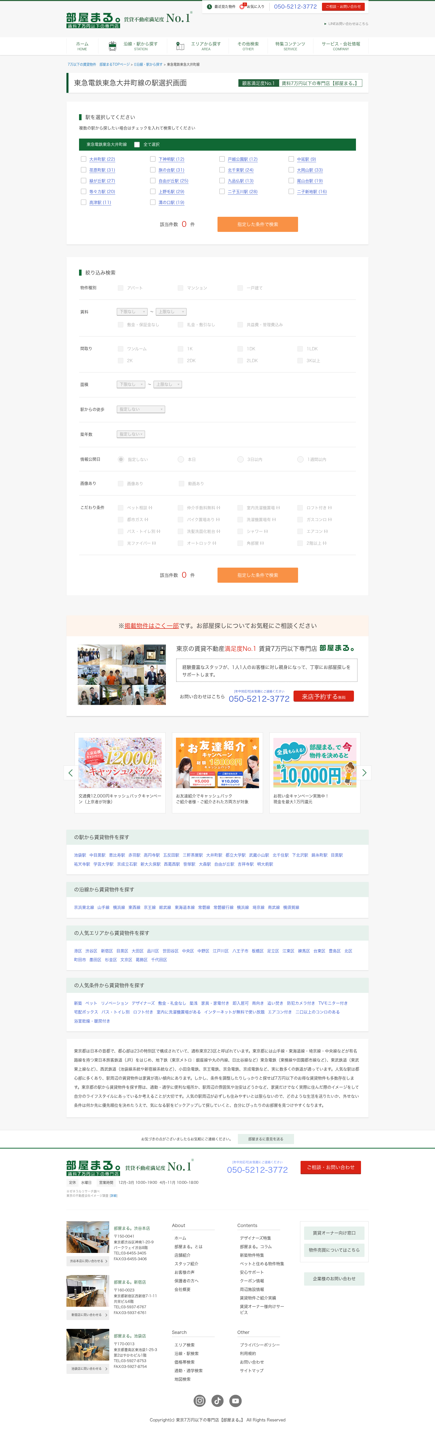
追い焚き (275, 1003)
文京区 (126, 960)
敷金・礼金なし (172, 1003)
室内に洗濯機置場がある (179, 1012)
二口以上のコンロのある (318, 1012)
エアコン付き (280, 1012)
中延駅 (306, 159)
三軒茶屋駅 (193, 855)
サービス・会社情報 (341, 46)
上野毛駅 (172, 192)
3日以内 (254, 459)
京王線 (150, 907)
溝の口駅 (172, 202)
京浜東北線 (84, 907)
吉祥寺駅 (246, 864)
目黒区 (122, 951)
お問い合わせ (252, 1362)
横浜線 (119, 907)
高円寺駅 (152, 855)
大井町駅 (102, 159)
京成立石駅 (127, 864)
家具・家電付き (215, 1003)
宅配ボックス (86, 1012)
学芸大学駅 (103, 864)
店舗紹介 (182, 1255)
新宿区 (107, 951)
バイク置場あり (203, 520)
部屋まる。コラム (256, 1247)
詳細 (114, 1195)
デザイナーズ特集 (255, 1238)
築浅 (194, 1003)
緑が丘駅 (102, 181)
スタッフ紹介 (186, 1264)
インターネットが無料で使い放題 (234, 1012)
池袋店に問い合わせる (86, 1368)
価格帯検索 (184, 1362)
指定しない (138, 459)
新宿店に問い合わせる (86, 1314)
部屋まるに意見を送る (265, 1139)
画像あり (135, 484)
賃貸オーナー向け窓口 (334, 1233)
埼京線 (258, 907)
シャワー (257, 531)
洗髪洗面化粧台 (203, 531)
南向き (258, 1003)
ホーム (82, 46)
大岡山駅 (310, 170)
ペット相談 (139, 508)
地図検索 (182, 1379)
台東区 (319, 951)
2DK (191, 361)
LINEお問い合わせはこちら (349, 23)
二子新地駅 (312, 192)
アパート (135, 288)
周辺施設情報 (252, 1289)
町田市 (80, 960)
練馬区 (304, 951)
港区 (78, 951)
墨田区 (95, 960)
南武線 (274, 907)
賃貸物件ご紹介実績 (258, 1298)
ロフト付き (319, 508)
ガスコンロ (319, 520)
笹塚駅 (189, 864)
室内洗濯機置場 (263, 508)
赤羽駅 (134, 855)
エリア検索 (184, 1345)
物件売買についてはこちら (334, 1250)
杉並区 (111, 960)
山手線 (103, 907)
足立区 (273, 951)
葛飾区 (142, 960)
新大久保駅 (150, 864)
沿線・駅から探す (141, 46)
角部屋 (255, 543)
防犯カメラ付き (301, 1003)
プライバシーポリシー (260, 1345)
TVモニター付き (333, 1003)
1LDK (312, 349)
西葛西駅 (172, 864)
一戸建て (255, 288)
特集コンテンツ (290, 46)
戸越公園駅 (243, 159)
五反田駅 (171, 855)
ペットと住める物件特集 (262, 1264)
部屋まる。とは (188, 1247)
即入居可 (241, 1003)
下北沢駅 (300, 855)
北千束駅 (241, 170)
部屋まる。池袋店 (130, 1336)
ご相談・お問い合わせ (343, 6)
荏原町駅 (102, 170)
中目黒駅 (97, 855)
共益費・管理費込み (265, 325)
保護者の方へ (186, 1281)
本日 (192, 459)
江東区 (288, 951)
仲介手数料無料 (203, 508)
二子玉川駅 (243, 192)
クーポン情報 (252, 1281)
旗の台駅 (172, 170)
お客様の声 (184, 1272)
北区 (348, 951)
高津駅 (100, 202)
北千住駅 (281, 855)
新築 (78, 1003)
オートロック (201, 543)
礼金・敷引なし (201, 325)
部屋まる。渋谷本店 (132, 1228)
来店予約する (324, 697)
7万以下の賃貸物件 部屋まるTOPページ (99, 64)
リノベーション (114, 1003)
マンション (197, 288)
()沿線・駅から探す (148, 64)
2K (130, 361)
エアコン (317, 531)
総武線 (165, 907)
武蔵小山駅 (259, 855)
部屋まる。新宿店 (130, 1282)
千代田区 (159, 960)
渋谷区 (91, 951)
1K (190, 349)
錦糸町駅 (319, 855)
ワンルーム (137, 349)
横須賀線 (291, 907)
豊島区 (335, 951)
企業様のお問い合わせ (334, 1279)
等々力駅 (102, 192)
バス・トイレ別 (143, 531)
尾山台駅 (310, 181)
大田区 (138, 951)
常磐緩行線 (223, 907)
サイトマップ (252, 1371)
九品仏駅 (241, 181)
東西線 (134, 907)
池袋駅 (80, 855)
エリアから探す (206, 46)
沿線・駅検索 (186, 1354)
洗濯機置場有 (261, 520)
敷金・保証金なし (143, 325)
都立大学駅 (236, 855)
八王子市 (240, 951)
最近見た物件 (225, 6)
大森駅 (205, 864)
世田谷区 (171, 951)
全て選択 (151, 144)
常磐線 (204, 907)
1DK (251, 349)
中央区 (188, 951)
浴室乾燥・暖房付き (92, 1021)
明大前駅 (265, 864)
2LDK (252, 361)
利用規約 (248, 1354)
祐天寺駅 (82, 864)
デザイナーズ (143, 1003)
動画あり (196, 484)
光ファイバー (141, 543)
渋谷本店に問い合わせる (86, 1260)
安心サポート (252, 1272)
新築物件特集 (252, 1255)
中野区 (203, 951)
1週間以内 (316, 459)
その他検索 (248, 46)
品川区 (153, 951)
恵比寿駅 (117, 855)
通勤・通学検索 (188, 1371)
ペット (91, 1003)
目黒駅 (337, 855)
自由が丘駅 (174, 181)
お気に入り (256, 6)
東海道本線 (185, 907)
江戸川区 (221, 951)
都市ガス (137, 520)
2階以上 (317, 543)
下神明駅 (172, 159)
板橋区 (258, 951)
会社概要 (182, 1289)
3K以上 (313, 361)
